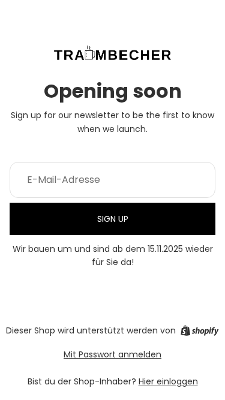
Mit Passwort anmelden (112, 354)
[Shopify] (199, 330)
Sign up (112, 219)
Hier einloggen (168, 381)
